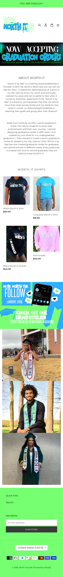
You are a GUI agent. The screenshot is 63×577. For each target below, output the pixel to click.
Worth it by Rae (26, 567)
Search (9, 502)
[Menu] (58, 25)
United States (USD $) (30, 547)
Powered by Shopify (42, 567)
